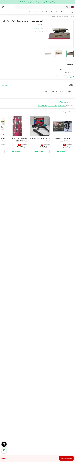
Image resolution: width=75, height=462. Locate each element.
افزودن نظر (5, 85)
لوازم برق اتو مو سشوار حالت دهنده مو (60, 16)
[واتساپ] (4, 450)
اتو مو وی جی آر (62, 105)
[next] (3, 134)
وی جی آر (36, 28)
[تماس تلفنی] (4, 444)
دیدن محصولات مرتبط (66, 458)
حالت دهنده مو (52, 105)
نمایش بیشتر (71, 77)
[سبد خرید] (2, 7)
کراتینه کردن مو (42, 105)
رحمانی (72, 16)
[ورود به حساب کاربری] (7, 7)
